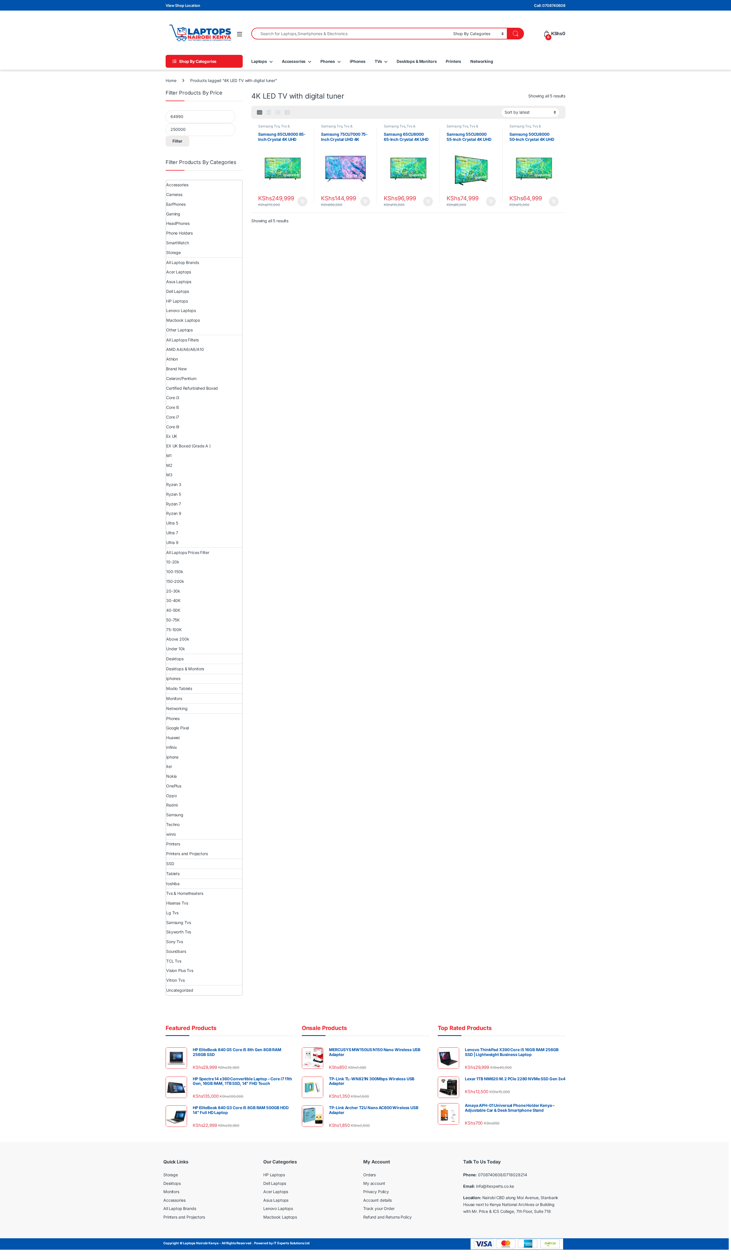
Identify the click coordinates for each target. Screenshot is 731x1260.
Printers (453, 61)
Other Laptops (179, 329)
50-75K (173, 619)
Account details (377, 1200)
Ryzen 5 (173, 494)
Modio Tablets (179, 688)
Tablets (173, 873)
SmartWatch (177, 242)
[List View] (277, 112)
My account (374, 1183)
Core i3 (172, 397)
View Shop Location (183, 5)
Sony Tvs (174, 941)
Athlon (172, 359)
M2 (169, 465)
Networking (481, 61)
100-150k (174, 571)
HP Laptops (177, 301)
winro (171, 834)
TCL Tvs (173, 961)
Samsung (174, 814)
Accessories (294, 61)
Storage (173, 252)
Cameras (174, 194)
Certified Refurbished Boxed (192, 388)
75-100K (174, 629)
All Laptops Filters (182, 339)
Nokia (171, 776)
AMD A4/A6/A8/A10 (185, 349)
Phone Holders (179, 233)
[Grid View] (259, 112)
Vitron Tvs (175, 980)
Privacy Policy (376, 1191)
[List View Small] (287, 112)
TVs (378, 61)
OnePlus (173, 785)
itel (168, 766)
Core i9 (172, 426)
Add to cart (302, 201)
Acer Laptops (178, 271)
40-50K (173, 610)
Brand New (176, 368)
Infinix (171, 747)
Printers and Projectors (187, 853)
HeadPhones (178, 223)
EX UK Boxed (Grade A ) (188, 445)
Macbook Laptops (183, 320)
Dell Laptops (177, 291)
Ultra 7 (172, 532)
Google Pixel (177, 727)
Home (171, 80)
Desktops (175, 658)
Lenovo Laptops (181, 310)
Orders (369, 1174)
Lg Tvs (172, 912)
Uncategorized (179, 990)
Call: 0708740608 (549, 5)
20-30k (173, 591)
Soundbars (176, 951)
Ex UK (171, 436)
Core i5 (172, 407)
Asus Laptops (178, 281)
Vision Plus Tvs (179, 970)
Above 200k (177, 639)
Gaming (173, 213)
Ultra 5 (172, 523)
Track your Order (379, 1208)
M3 (169, 474)
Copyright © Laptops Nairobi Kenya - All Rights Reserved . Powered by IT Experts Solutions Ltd (236, 1243)
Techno (173, 824)
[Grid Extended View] (268, 112)
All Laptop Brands (182, 262)
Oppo (171, 795)
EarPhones (176, 204)
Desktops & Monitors (417, 61)
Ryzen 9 (173, 513)
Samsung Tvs (268, 126)
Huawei (173, 737)
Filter (177, 141)
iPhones (358, 61)
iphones (173, 678)
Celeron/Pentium (181, 378)
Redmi (172, 805)
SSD (170, 863)
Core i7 (172, 417)
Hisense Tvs (177, 903)
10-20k (172, 561)
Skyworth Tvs (178, 931)
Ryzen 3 (173, 484)
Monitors (174, 698)
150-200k (175, 581)
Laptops (259, 61)
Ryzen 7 (173, 503)
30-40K (173, 600)
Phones (327, 61)
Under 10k (175, 648)
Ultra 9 (172, 542)
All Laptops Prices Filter (187, 552)
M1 (169, 455)
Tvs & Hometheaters (274, 128)
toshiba (173, 883)
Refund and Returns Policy (387, 1217)
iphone (172, 757)
